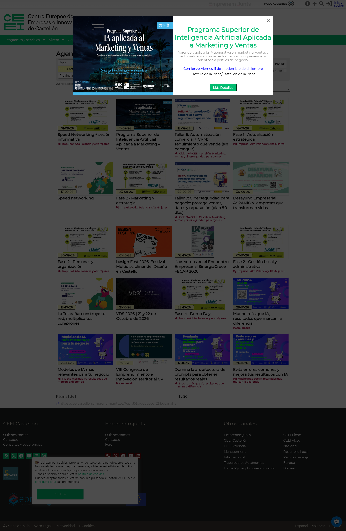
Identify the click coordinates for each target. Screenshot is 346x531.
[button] (268, 21)
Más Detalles (223, 88)
